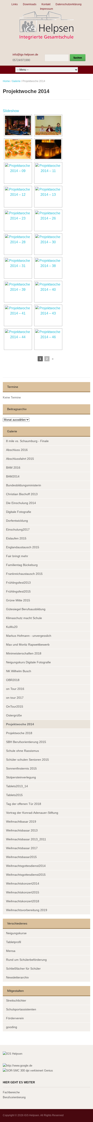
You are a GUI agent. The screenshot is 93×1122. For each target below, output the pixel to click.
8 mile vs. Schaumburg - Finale (27, 441)
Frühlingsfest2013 (18, 582)
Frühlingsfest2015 (18, 591)
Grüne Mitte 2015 (18, 600)
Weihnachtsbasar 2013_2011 (26, 839)
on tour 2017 (15, 697)
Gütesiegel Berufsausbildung (25, 609)
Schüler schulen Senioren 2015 (27, 759)
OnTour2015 (14, 706)
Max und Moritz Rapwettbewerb (28, 644)
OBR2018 (12, 680)
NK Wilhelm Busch (18, 671)
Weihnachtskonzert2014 (22, 883)
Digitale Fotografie (18, 512)
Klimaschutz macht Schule (24, 618)
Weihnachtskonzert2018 (22, 901)
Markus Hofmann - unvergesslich (28, 635)
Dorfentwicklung (17, 520)
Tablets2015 (14, 795)
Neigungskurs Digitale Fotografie (28, 662)
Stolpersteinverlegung (21, 777)
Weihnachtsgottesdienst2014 (26, 866)
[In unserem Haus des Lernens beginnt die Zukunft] (46, 25)
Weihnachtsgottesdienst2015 (26, 874)
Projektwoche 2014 (20, 724)
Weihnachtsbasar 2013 (22, 830)
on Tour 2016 (15, 689)
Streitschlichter (16, 1000)
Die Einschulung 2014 (21, 503)
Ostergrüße (14, 715)
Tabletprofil (13, 942)
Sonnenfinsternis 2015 (21, 768)
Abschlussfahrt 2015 (20, 458)
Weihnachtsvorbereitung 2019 (26, 910)
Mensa (10, 951)
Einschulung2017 (18, 529)
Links (14, 4)
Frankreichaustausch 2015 (24, 573)
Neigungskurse (16, 933)
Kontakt (46, 4)
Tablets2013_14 (17, 786)
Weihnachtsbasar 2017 (22, 848)
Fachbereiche (11, 1092)
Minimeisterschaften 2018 (23, 653)
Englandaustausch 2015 (22, 547)
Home (6, 81)
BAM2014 (12, 476)
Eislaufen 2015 (16, 538)
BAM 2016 (13, 467)
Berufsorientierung (14, 1097)
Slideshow (11, 111)
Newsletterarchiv (17, 977)
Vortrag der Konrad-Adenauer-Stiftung (32, 812)
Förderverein (15, 1018)
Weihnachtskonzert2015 (22, 892)
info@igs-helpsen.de (25, 54)
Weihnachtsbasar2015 (21, 857)
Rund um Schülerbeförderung (26, 959)
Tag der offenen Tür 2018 (23, 804)
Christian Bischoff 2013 (22, 494)
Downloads (29, 4)
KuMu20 (12, 627)
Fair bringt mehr (17, 556)
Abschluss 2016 (17, 450)
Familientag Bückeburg (22, 565)
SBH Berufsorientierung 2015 (26, 742)
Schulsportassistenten (21, 1009)
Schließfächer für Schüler (23, 968)
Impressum (46, 8)
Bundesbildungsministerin (23, 485)
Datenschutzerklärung (69, 4)
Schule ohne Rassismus (22, 750)
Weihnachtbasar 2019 (21, 821)
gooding (11, 1027)
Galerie (16, 81)
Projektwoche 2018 (19, 733)
